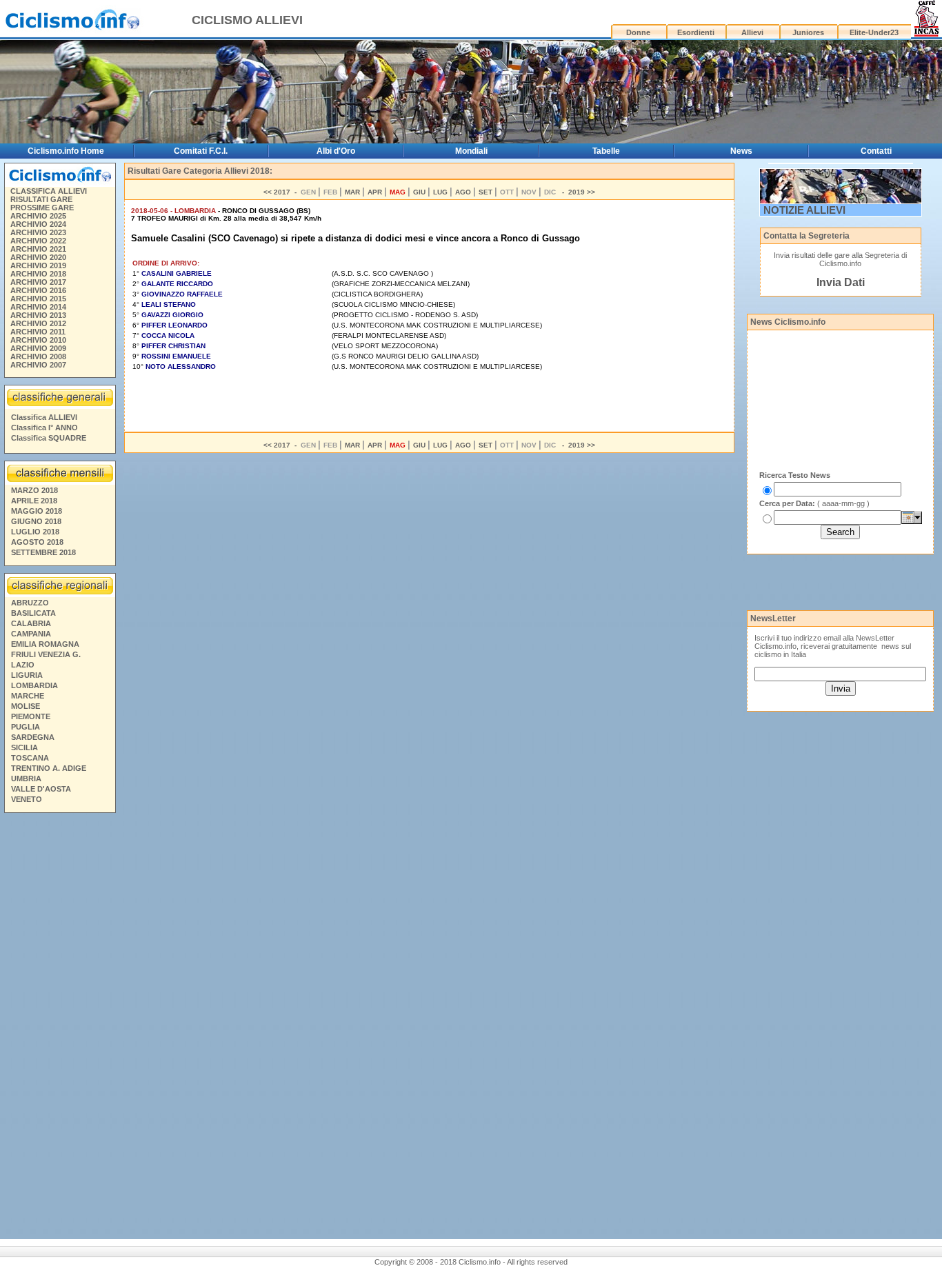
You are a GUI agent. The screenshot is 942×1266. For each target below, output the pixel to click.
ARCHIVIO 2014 (38, 307)
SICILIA (24, 747)
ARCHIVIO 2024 (38, 224)
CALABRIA (31, 623)
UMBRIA (26, 778)
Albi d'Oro (336, 151)
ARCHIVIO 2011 (38, 332)
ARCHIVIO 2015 (38, 298)
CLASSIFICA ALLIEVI (48, 191)
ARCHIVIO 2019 (38, 265)
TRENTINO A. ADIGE (48, 768)
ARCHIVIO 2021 (38, 249)
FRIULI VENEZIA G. (46, 654)
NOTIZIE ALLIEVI (804, 210)
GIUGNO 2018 (36, 521)
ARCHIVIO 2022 (38, 241)
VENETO (26, 799)
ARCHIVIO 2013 (38, 315)
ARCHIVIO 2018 (38, 274)
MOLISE (25, 706)
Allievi (752, 32)
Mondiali (471, 151)
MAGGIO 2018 (36, 511)
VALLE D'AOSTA (41, 789)
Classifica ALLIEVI (44, 417)
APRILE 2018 (34, 500)
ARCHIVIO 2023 (38, 232)
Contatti (876, 151)
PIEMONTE (30, 716)
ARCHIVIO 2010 (38, 340)
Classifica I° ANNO (44, 427)
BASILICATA (33, 613)
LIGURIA (27, 675)
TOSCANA (30, 758)
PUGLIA (25, 727)
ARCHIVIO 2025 (38, 216)
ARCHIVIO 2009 (38, 348)
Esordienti (695, 32)
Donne (638, 32)
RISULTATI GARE (41, 199)
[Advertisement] (59, 1028)
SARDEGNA (32, 737)
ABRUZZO (30, 603)
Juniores (808, 32)
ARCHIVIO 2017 (38, 282)
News (741, 151)
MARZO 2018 (34, 490)
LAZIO (22, 665)
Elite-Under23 (874, 32)
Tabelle (606, 151)
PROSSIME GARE (42, 207)
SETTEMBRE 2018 (43, 552)
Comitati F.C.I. (201, 151)
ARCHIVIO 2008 (38, 356)
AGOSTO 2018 (37, 542)
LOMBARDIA (34, 685)
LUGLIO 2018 (35, 532)
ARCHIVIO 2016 (38, 290)
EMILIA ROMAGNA (45, 644)
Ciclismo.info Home (66, 151)
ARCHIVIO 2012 (38, 323)
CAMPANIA (31, 634)
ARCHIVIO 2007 (38, 365)
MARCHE (27, 696)
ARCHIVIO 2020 (38, 257)
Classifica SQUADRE (48, 438)
